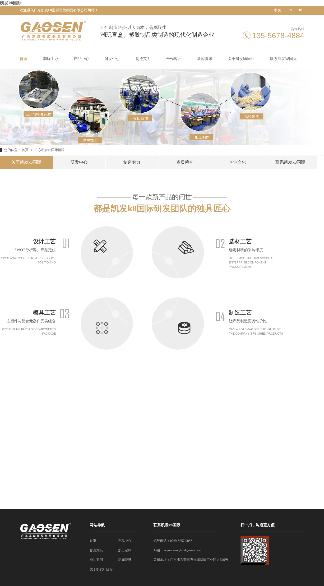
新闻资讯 (204, 59)
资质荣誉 (184, 162)
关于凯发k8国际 (241, 59)
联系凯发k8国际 (283, 59)
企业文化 (237, 162)
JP (300, 10)
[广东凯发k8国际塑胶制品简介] (162, 143)
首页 (23, 59)
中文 (277, 10)
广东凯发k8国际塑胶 (50, 150)
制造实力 (143, 59)
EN (289, 10)
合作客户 (173, 59)
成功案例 (96, 560)
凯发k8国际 (11, 2)
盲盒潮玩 (96, 550)
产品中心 (81, 59)
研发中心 (112, 59)
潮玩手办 (50, 59)
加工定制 (124, 550)
